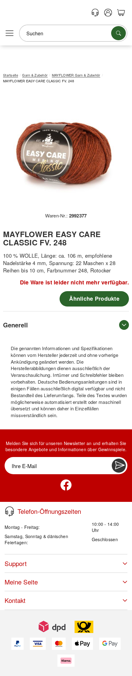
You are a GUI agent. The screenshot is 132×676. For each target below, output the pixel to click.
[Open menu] (10, 33)
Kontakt (15, 600)
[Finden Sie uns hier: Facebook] (66, 485)
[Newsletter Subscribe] (119, 466)
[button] (64, 150)
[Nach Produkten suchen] (118, 33)
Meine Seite (21, 581)
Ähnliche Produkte (94, 299)
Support (16, 563)
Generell (15, 324)
